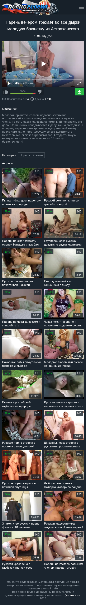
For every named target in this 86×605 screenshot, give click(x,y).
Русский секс (72, 595)
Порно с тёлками (31, 155)
